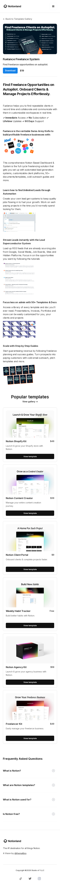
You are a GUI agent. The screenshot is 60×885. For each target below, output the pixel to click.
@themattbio (20, 853)
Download (10, 70)
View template (30, 456)
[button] (53, 6)
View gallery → (30, 401)
